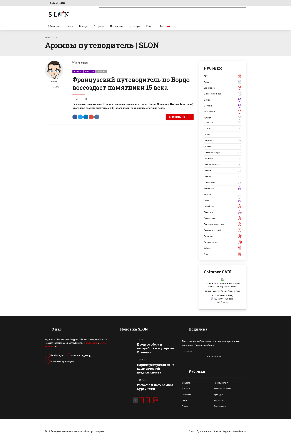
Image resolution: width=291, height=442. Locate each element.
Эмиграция (223, 182)
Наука (69, 26)
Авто (222, 76)
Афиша (222, 82)
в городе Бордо (147, 104)
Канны (223, 146)
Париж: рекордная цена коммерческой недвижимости (155, 368)
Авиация (223, 122)
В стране (99, 26)
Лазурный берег (223, 152)
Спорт (149, 26)
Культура (134, 26)
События (222, 248)
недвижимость (90, 343)
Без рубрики (222, 88)
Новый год (222, 206)
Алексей (54, 82)
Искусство (116, 26)
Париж (223, 176)
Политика (222, 236)
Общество (54, 26)
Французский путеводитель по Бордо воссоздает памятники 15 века (131, 83)
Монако (223, 158)
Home (47, 37)
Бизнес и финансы (222, 94)
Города (223, 140)
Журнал (222, 118)
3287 (156, 400)
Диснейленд (222, 112)
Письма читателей (222, 230)
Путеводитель (204, 431)
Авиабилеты (239, 431)
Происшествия (222, 242)
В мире (83, 26)
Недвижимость (223, 164)
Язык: (163, 26)
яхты (58, 346)
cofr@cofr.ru (222, 302)
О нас (192, 431)
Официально (222, 218)
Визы (222, 134)
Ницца (223, 170)
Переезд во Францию (222, 224)
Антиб (223, 128)
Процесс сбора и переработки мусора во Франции (155, 348)
